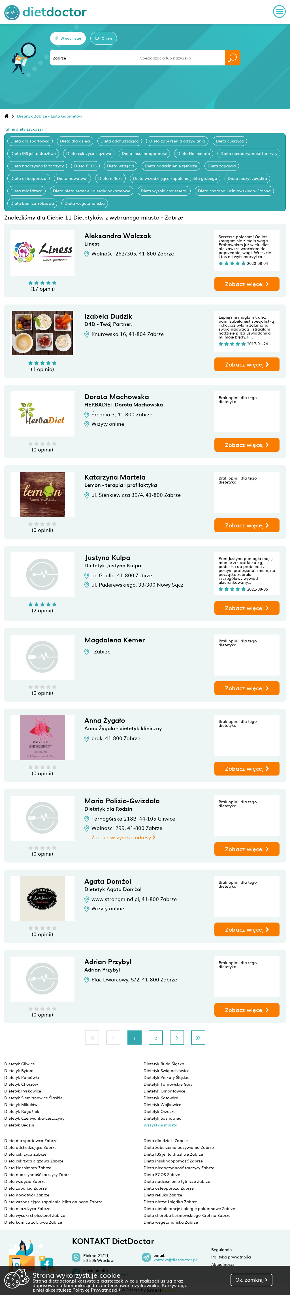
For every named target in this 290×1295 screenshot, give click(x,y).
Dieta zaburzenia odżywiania (177, 141)
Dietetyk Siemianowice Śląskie (33, 1097)
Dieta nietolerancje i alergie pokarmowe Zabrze (189, 1208)
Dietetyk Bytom (18, 1070)
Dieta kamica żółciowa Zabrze (33, 1222)
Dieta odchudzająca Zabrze (30, 1147)
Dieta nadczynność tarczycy (37, 166)
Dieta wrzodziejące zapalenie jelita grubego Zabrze (53, 1201)
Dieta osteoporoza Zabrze (169, 1188)
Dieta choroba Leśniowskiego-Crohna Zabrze (187, 1215)
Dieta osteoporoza (28, 178)
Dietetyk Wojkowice (162, 1104)
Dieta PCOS (85, 166)
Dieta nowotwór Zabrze (26, 1195)
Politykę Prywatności (95, 1289)
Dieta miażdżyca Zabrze (27, 1208)
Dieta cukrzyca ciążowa (88, 153)
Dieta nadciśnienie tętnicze (171, 166)
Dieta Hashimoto (193, 153)
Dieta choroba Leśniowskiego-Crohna (234, 190)
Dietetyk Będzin (19, 1125)
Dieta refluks (110, 178)
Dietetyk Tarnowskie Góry (168, 1084)
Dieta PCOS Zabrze (162, 1174)
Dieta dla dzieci (75, 141)
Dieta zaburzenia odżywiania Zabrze (179, 1147)
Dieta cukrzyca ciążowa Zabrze (33, 1161)
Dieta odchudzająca (120, 141)
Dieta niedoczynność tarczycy (249, 153)
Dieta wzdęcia (120, 166)
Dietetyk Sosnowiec (162, 1118)
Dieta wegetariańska (85, 203)
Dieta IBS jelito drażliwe (33, 153)
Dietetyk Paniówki (21, 1077)
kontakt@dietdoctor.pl (175, 1260)
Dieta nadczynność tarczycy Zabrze (38, 1174)
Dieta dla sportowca (30, 141)
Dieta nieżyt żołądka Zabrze (170, 1201)
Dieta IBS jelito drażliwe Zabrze (173, 1154)
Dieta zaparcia (222, 166)
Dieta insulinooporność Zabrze (173, 1161)
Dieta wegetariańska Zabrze (171, 1222)
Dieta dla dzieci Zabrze (166, 1140)
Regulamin (221, 1249)
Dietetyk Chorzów (21, 1084)
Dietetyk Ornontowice (164, 1091)
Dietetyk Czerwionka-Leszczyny (34, 1118)
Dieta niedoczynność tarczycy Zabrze (179, 1167)
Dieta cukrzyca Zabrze (25, 1154)
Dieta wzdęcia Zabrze (25, 1181)
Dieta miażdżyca (26, 190)
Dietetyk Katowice (161, 1097)
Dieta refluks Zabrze (163, 1195)
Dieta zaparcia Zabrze (25, 1188)
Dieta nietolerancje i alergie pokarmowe (91, 190)
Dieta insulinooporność (144, 153)
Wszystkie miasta (161, 1125)
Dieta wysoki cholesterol (164, 190)
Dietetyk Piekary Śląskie (166, 1077)
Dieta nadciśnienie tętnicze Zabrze (177, 1181)
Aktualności (222, 1264)
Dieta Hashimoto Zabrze (27, 1167)
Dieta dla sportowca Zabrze (30, 1140)
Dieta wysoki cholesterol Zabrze (34, 1215)
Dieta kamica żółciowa (32, 203)
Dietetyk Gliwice (19, 1063)
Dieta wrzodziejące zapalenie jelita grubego (175, 178)
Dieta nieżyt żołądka (247, 178)
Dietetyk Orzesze (160, 1111)
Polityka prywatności (231, 1257)
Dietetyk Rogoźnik (21, 1111)
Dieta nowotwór (72, 178)
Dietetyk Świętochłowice (166, 1070)
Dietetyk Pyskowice (22, 1091)
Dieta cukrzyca (230, 141)
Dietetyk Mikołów (20, 1104)
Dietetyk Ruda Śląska (164, 1063)
